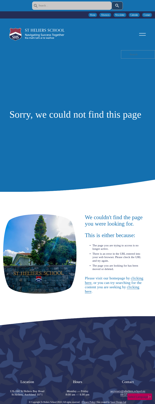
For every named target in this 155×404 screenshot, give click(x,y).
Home (92, 15)
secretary (115, 391)
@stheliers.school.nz (133, 391)
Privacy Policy (88, 402)
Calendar (134, 15)
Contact (147, 15)
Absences (105, 15)
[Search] (117, 6)
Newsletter (120, 15)
